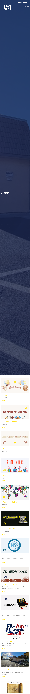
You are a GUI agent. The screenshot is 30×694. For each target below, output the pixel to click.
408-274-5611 (19, 2)
